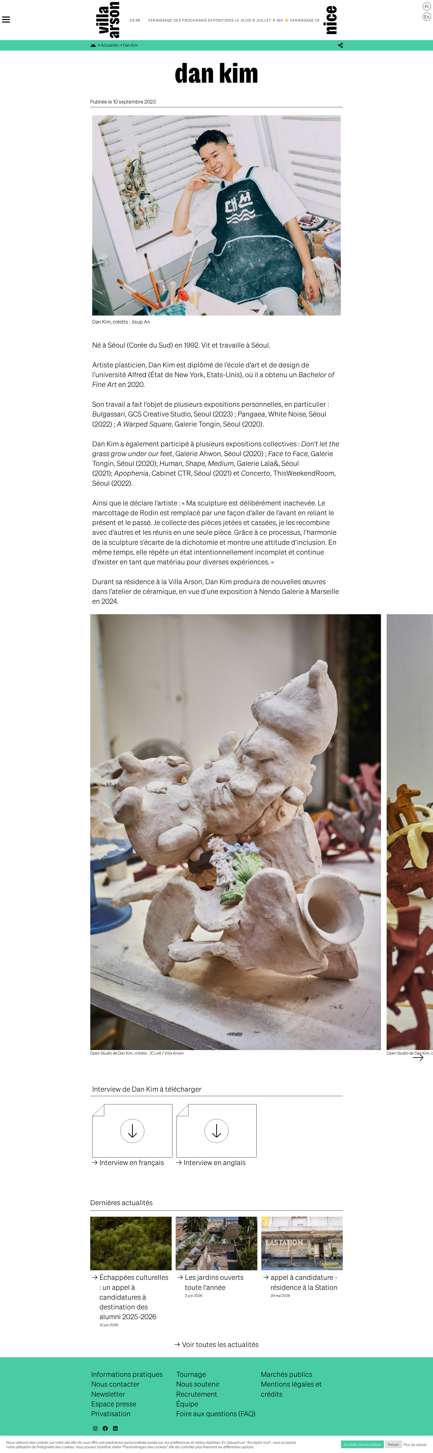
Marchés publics (286, 1374)
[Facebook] (105, 1428)
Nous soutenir (198, 1383)
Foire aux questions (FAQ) (216, 1413)
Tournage (191, 1374)
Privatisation (111, 1413)
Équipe (187, 1403)
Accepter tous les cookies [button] (362, 1444)
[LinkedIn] (115, 1428)
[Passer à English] (427, 16)
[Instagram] (95, 1428)
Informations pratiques (127, 1374)
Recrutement (196, 1393)
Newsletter (108, 1393)
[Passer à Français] (427, 6)
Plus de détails (415, 1444)
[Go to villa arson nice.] (93, 45)
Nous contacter (115, 1383)
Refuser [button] (393, 1444)
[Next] (417, 1062)
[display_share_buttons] (340, 45)
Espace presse (113, 1403)
